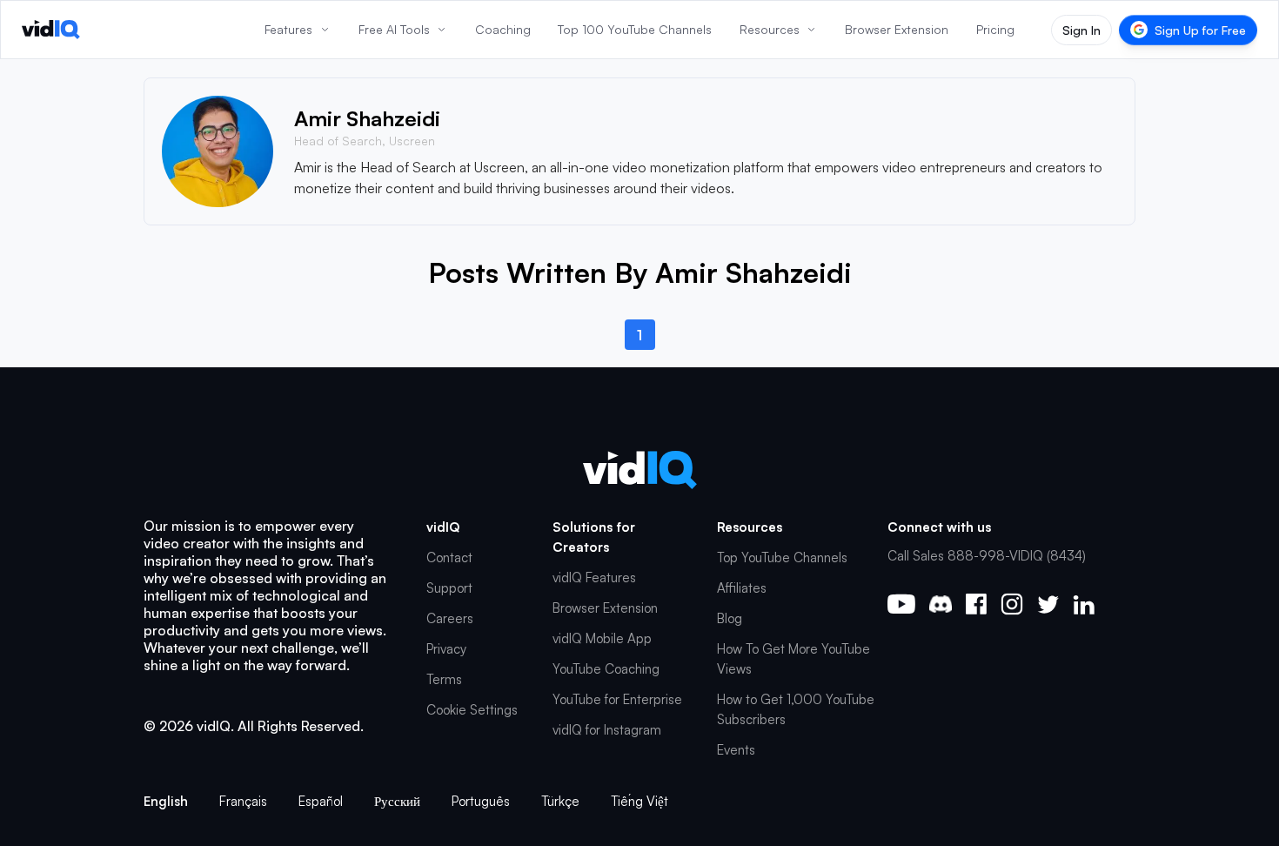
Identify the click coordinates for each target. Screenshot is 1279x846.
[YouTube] (901, 604)
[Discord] (940, 604)
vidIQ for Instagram (606, 730)
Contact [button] (449, 557)
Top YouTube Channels (782, 557)
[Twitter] (1048, 604)
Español (320, 801)
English (166, 801)
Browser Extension (605, 608)
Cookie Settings (472, 710)
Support (449, 588)
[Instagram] (1012, 604)
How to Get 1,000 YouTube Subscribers (795, 709)
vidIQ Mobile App (602, 638)
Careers (449, 618)
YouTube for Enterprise (617, 699)
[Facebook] (976, 604)
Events (736, 750)
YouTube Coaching (606, 669)
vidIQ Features (594, 577)
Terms (444, 679)
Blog (729, 618)
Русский (397, 801)
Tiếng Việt (639, 801)
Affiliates (742, 588)
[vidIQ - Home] (51, 29)
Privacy (446, 649)
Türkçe (560, 801)
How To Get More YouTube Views (793, 659)
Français (243, 801)
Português (481, 801)
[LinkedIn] (1084, 604)
